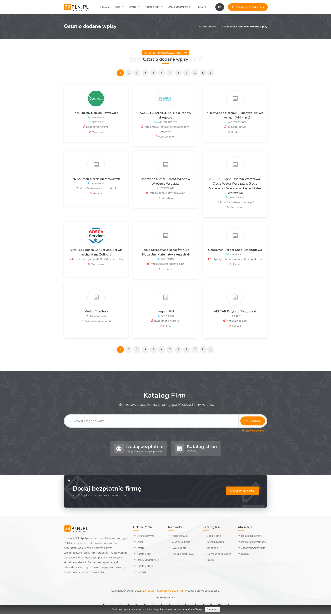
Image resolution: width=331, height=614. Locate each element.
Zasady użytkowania (252, 548)
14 (211, 604)
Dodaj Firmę (213, 536)
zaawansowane (254, 431)
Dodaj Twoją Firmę (242, 491)
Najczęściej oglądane (219, 554)
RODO (244, 554)
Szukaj (254, 421)
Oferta (133, 7)
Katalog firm (152, 7)
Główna (105, 7)
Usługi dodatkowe (179, 7)
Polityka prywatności (253, 542)
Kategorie (212, 548)
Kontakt (203, 7)
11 (203, 72)
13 (202, 604)
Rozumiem (212, 609)
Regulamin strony (251, 536)
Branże (210, 560)
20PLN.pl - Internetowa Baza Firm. (163, 591)
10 (194, 72)
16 (227, 604)
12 (194, 604)
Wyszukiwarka (215, 542)
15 (219, 604)
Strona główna (208, 26)
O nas (117, 7)
